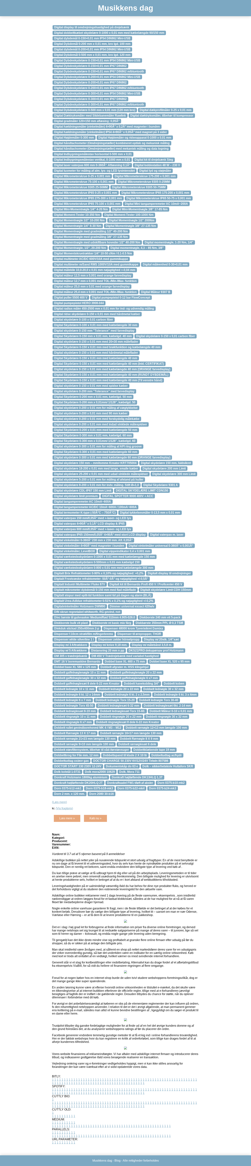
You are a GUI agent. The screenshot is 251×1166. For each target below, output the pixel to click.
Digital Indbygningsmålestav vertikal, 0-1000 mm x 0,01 (92, 159)
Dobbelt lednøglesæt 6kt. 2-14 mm (167, 705)
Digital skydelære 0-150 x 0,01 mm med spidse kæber (91, 385)
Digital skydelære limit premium (76, 496)
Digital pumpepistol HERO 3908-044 (79, 303)
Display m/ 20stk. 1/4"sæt (161, 639)
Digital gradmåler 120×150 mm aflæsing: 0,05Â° (86, 121)
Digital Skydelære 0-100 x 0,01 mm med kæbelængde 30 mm (95, 325)
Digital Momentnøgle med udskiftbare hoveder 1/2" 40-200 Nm (97, 242)
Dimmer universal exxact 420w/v (132, 606)
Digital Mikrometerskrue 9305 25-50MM (81, 187)
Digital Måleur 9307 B (155, 292)
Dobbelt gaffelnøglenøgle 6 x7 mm (134, 678)
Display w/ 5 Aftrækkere (70, 650)
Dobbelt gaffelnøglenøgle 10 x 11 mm (80, 672)
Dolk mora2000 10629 (100, 771)
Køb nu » (95, 818)
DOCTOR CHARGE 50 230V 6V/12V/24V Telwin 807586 (130, 760)
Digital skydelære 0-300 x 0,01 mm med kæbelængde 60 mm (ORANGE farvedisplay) (112, 457)
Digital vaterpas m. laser (166, 534)
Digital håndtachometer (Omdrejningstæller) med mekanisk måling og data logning (111, 148)
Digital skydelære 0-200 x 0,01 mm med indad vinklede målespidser (100, 424)
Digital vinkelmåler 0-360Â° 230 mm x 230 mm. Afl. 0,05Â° (93, 540)
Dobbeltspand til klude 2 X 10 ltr (125, 755)
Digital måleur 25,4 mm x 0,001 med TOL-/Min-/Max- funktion (95, 292)
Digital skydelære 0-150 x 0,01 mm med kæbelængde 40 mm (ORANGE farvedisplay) (112, 369)
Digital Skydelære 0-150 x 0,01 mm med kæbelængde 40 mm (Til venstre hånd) (108, 380)
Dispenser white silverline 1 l (74, 639)
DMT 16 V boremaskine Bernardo (77, 661)
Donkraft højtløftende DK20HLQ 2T (78, 782)
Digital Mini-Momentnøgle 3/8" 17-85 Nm (140, 209)
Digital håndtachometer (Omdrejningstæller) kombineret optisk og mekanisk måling (112, 143)
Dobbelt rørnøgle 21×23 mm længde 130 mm (85, 738)
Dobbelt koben (174, 683)
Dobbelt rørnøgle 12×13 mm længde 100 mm (156, 727)
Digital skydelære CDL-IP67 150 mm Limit (82, 490)
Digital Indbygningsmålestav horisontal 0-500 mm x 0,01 (93, 154)
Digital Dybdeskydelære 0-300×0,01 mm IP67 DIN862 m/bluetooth (99, 104)
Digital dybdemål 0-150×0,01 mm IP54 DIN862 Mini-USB (92, 38)
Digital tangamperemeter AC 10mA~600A (82, 501)
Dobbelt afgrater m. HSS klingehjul (124, 667)
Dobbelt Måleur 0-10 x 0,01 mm (171, 711)
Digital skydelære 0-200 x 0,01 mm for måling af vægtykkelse (96, 407)
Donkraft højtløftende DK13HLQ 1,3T (137, 777)
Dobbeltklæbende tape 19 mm (154, 749)
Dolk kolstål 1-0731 (67, 771)
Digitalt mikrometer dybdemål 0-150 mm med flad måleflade (95, 589)
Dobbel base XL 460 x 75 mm (125, 661)
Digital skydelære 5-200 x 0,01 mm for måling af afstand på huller (98, 479)
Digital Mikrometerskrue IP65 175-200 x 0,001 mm (155, 192)
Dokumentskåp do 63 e (122, 766)
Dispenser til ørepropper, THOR (139, 633)
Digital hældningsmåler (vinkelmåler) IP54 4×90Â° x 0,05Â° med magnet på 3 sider (110, 132)
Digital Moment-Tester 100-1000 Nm (128, 214)
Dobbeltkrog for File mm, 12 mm (76, 755)
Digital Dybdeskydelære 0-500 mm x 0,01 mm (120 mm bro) (94, 110)
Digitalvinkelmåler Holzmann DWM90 (79, 606)
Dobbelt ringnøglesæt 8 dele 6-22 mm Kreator (127, 722)
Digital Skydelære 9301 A (160, 485)
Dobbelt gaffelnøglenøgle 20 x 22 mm (136, 672)
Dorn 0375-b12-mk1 (67, 788)
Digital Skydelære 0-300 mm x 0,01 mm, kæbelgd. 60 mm (93, 435)
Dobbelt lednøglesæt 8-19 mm (75, 711)
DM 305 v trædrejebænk (70, 656)
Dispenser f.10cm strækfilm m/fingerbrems (83, 633)
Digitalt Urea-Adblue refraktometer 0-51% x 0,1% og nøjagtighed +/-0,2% (103, 600)
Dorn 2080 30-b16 (101, 793)
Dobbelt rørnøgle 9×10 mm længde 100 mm (84, 744)
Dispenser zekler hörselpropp (118, 639)
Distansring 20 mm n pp (107, 650)
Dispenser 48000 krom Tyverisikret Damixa (133, 628)
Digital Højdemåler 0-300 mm (74, 137)
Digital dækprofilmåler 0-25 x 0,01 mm (165, 110)
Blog (117, 1160)
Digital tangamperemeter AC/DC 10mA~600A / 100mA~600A (95, 507)
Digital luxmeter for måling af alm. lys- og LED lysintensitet (94, 170)
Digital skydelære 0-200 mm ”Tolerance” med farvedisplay (94, 391)
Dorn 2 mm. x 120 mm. (69, 793)
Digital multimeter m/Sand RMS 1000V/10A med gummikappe (96, 264)
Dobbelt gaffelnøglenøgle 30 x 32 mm (80, 678)
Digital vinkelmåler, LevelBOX (74, 551)
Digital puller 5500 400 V (70, 297)
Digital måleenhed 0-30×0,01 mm (165, 264)
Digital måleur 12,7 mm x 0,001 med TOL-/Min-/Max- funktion (95, 281)
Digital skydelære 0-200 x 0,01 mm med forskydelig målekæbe (96, 418)
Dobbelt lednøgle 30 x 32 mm (163, 689)
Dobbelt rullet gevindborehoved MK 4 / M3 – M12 (87, 727)
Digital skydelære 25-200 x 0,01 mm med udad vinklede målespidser (101, 474)
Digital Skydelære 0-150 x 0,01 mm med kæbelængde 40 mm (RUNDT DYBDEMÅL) (111, 374)
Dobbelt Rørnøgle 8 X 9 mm (139, 738)
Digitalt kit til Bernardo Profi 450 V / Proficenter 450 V (146, 584)
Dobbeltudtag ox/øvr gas (71, 760)
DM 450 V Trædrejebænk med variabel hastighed (125, 656)
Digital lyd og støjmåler (155, 170)
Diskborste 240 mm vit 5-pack (159, 617)
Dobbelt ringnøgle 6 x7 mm (73, 722)
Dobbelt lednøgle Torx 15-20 (115, 700)
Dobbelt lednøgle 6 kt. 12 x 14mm (77, 694)
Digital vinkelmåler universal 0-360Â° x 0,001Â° (161, 545)
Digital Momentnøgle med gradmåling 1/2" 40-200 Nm (91, 231)
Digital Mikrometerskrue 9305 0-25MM (144, 181)
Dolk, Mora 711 (129, 771)
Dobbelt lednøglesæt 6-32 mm (118, 705)
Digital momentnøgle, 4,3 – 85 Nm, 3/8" (137, 247)
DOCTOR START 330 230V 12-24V (77, 766)
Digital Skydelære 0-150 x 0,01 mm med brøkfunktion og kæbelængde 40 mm (107, 347)
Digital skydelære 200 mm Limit (164, 468)
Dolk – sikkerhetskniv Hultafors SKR (167, 766)
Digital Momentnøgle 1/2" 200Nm (131, 220)
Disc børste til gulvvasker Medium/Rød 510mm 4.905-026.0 (94, 617)
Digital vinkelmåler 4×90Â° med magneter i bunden (89, 545)
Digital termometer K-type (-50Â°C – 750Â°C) (85, 512)
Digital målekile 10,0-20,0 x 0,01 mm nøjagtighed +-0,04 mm (94, 270)
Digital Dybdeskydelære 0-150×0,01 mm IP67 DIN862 (90, 65)
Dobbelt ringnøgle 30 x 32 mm (166, 716)
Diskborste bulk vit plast (71, 622)
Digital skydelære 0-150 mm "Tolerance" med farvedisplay (94, 330)
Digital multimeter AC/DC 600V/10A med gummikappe (91, 258)
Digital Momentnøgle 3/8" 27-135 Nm (131, 225)
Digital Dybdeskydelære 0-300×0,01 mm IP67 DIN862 (90, 99)
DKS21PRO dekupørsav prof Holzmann (156, 650)
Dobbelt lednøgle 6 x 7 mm (72, 700)
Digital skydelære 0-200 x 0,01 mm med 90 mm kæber (91, 413)
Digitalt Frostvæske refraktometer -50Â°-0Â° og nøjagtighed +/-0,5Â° (101, 578)
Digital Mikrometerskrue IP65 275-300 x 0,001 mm (88, 198)
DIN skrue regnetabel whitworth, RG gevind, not (87, 611)
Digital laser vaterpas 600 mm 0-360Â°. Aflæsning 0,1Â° (92, 165)
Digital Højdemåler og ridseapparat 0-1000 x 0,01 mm (134, 137)
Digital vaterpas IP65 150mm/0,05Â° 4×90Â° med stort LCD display (100, 534)
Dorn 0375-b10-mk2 (171, 782)
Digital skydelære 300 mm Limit (174, 474)
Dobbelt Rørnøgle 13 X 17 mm (75, 733)
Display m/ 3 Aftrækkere (70, 645)
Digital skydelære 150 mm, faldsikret (166, 463)
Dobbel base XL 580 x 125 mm (75, 667)
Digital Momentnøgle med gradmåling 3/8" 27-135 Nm (91, 236)
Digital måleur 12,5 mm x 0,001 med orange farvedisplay (92, 275)
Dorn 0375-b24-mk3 (162, 788)
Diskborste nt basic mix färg (111, 622)
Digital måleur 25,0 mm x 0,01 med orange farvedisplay (92, 286)
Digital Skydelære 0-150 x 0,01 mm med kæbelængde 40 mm (95, 358)
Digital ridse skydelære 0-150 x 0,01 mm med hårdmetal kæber (97, 314)
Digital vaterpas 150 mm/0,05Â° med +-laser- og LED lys (92, 518)
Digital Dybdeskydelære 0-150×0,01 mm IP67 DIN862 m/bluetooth (99, 71)
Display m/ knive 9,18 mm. (109, 645)
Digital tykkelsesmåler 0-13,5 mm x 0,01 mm (150, 512)
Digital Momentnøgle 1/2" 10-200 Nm (79, 220)
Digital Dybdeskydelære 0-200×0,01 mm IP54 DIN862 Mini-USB (97, 76)
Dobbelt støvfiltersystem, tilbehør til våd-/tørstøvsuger (91, 749)
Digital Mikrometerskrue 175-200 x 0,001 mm (145, 176)
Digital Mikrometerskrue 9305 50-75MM (139, 187)
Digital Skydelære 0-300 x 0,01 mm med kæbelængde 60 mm (95, 451)
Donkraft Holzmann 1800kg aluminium (80, 777)
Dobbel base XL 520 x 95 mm (169, 661)
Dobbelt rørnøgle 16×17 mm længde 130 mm (131, 733)
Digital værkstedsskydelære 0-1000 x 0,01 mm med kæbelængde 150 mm (104, 556)
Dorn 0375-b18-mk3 (99, 788)
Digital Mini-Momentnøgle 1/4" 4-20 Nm (81, 209)
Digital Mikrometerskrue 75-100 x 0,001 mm (84, 181)
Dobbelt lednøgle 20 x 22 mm (119, 689)
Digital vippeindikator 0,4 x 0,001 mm (124, 551)
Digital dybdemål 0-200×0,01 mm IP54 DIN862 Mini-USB (92, 49)
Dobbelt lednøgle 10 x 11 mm (74, 689)
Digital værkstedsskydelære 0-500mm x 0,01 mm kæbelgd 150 (97, 562)
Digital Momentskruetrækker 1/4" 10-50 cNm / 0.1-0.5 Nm (93, 253)
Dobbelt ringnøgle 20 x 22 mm (120, 716)
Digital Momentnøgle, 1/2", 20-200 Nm (80, 247)
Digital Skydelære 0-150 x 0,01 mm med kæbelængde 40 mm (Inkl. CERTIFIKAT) (109, 363)
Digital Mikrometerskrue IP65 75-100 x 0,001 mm (87, 203)
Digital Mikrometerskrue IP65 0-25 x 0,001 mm (85, 192)
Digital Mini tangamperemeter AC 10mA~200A (156, 203)
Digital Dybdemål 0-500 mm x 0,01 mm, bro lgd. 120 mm (92, 54)
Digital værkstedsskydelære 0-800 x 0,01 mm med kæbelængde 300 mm (103, 567)
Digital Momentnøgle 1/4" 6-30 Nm (77, 225)
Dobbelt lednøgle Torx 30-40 (158, 700)
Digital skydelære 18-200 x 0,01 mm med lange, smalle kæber (96, 468)
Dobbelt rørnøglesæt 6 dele (137, 744)
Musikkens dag (125, 8)
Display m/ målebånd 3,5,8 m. (152, 645)
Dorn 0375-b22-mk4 (131, 788)
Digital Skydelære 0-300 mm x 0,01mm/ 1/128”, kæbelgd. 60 (94, 440)
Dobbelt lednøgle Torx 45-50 (73, 705)
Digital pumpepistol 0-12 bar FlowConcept (121, 297)
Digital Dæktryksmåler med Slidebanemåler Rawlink (90, 115)
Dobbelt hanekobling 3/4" (141, 683)
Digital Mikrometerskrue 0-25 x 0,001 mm (82, 176)
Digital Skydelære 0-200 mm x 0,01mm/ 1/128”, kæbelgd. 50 (94, 402)
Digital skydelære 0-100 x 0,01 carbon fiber (83, 319)
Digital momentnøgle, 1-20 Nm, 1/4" (169, 242)
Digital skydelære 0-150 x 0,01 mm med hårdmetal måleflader (96, 352)
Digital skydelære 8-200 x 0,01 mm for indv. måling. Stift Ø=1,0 (96, 485)
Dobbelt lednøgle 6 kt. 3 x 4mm (175, 694)
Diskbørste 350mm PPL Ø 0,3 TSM (159, 622)
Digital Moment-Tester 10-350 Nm (77, 214)
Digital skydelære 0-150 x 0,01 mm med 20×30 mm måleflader (96, 341)
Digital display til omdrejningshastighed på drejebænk (91, 27)
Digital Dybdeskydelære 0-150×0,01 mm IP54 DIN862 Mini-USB (97, 60)
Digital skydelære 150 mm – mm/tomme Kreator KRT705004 (95, 463)
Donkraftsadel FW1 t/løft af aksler (130, 782)
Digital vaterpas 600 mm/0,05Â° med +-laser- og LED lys (92, 529)
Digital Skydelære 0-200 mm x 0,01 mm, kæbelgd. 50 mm (93, 396)
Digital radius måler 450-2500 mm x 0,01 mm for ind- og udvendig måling (104, 308)
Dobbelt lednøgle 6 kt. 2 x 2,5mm (127, 694)
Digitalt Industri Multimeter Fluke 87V (79, 584)
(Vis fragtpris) (64, 808)
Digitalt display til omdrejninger (169, 573)
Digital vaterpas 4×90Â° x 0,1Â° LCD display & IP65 (89, 523)
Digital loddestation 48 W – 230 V (157, 165)
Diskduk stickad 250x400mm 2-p (76, 628)
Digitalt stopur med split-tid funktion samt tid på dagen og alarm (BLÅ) (102, 595)
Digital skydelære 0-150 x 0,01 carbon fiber (165, 336)
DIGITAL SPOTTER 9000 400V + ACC (127, 496)
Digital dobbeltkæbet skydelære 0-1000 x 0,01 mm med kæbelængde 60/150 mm (109, 32)
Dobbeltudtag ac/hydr (166, 755)
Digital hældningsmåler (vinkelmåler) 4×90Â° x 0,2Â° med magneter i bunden (107, 126)
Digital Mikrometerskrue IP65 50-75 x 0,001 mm (158, 198)
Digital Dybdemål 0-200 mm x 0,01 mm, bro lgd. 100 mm (92, 43)
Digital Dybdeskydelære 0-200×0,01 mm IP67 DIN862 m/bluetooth (99, 88)
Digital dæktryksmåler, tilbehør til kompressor (161, 115)
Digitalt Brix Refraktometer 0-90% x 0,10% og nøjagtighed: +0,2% (98, 573)
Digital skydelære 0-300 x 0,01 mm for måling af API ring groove (98, 446)
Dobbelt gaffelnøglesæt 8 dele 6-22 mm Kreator (86, 683)
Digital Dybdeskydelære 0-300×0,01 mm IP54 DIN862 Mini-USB (97, 93)
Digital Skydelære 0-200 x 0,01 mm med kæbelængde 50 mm (95, 429)
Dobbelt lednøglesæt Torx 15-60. (122, 711)
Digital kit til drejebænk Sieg (154, 159)
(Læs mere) (59, 802)
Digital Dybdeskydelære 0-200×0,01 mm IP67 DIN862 (90, 82)
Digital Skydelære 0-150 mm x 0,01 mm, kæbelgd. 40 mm (93, 336)
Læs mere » (67, 818)
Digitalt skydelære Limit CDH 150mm (165, 589)
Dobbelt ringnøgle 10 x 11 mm (75, 716)
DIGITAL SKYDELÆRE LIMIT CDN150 (142, 490)
